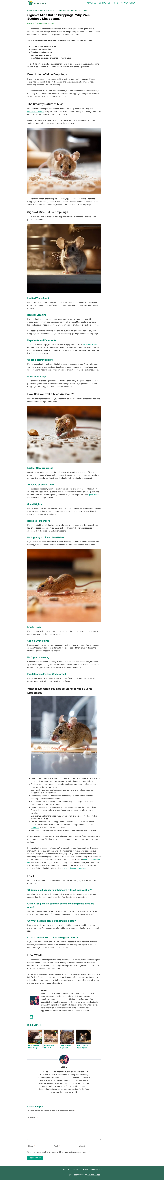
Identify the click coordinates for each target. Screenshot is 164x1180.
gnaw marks (94, 495)
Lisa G (64, 1067)
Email (57, 1146)
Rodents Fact (94, 1175)
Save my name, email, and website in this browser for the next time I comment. (60, 1152)
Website (82, 1146)
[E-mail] (31, 1018)
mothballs (35, 827)
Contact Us (104, 3)
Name (31, 1146)
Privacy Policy (128, 3)
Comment (33, 1117)
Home (115, 3)
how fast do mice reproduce (74, 868)
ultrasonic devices (90, 344)
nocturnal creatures (35, 111)
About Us (91, 3)
